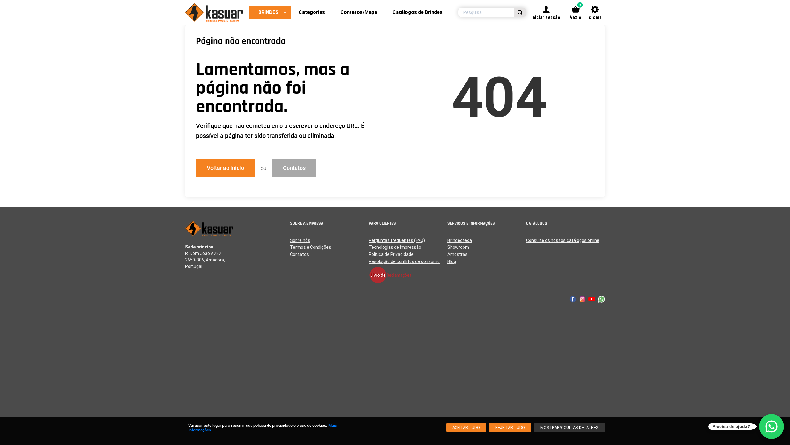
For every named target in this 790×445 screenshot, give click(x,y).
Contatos (294, 168)
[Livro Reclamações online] (408, 275)
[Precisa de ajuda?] (771, 426)
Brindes (268, 12)
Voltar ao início (225, 168)
